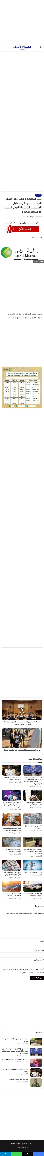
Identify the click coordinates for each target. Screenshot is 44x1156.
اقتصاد (38, 195)
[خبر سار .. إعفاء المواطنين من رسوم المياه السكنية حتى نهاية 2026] (32, 842)
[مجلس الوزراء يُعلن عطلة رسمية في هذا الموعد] (36, 1042)
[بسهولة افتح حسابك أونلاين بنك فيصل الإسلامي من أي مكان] (11, 795)
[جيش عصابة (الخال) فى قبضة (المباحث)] (36, 1063)
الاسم (42, 941)
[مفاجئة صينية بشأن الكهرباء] (32, 865)
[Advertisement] (22, 21)
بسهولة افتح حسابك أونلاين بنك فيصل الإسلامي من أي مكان (12, 805)
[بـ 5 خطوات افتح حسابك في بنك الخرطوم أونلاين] (32, 795)
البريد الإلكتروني (39, 951)
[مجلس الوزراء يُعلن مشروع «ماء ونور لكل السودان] (11, 886)
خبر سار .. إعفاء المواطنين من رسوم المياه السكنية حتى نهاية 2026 (33, 851)
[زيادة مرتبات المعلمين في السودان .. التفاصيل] (11, 842)
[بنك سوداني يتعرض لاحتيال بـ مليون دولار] (32, 818)
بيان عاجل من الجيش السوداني (18, 1079)
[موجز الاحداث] (22, 47)
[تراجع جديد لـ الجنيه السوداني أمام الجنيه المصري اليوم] (11, 865)
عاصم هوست (20, 1147)
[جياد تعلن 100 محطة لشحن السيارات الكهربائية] (32, 886)
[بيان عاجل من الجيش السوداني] (36, 1082)
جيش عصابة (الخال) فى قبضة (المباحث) (15, 1059)
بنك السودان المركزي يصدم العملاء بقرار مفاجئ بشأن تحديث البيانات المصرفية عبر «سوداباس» (15, 1051)
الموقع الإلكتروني (39, 960)
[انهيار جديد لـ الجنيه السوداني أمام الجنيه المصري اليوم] (11, 819)
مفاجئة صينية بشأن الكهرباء (33, 872)
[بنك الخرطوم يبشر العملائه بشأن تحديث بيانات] (11, 770)
